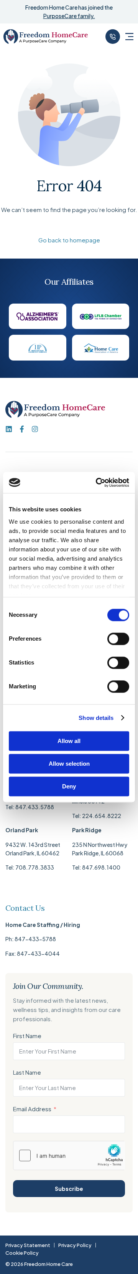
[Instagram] (34, 429)
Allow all (69, 741)
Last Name (27, 1072)
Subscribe (69, 1188)
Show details (96, 718)
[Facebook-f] (21, 429)
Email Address (32, 1108)
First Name (27, 1035)
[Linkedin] (8, 429)
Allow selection (69, 763)
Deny (69, 786)
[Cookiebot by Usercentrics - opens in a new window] (97, 483)
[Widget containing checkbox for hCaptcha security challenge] (69, 1155)
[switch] (118, 639)
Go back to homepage (69, 240)
